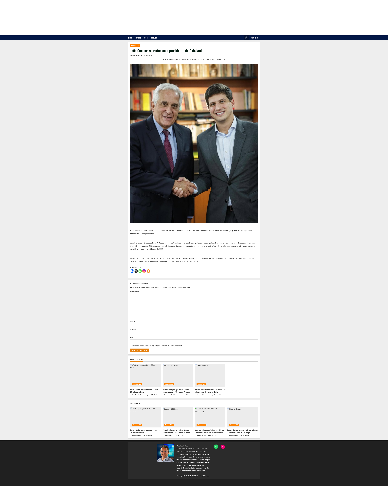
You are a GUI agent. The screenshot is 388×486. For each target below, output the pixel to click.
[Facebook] (132, 271)
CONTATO (154, 38)
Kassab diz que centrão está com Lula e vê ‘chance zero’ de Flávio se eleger (210, 390)
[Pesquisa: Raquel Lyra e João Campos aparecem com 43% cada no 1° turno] (178, 375)
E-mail (133, 329)
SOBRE (146, 38)
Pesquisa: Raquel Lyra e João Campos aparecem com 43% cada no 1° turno (176, 390)
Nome (133, 321)
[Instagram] (144, 271)
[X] (136, 271)
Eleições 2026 (135, 45)
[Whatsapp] (140, 271)
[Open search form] (242, 38)
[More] (148, 271)
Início (130, 38)
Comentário (135, 291)
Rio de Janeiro (201, 425)
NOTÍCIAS (138, 38)
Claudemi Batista (136, 55)
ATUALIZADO (254, 38)
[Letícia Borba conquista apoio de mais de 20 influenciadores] (145, 375)
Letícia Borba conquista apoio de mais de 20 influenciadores (145, 390)
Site (131, 338)
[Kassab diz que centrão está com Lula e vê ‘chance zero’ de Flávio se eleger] (210, 375)
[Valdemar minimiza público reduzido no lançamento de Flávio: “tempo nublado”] (210, 417)
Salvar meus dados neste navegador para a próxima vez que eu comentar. (157, 346)
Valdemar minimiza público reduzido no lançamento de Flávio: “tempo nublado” (209, 431)
